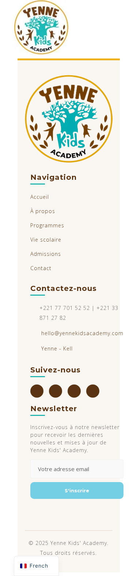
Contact (41, 268)
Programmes (47, 225)
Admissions (45, 253)
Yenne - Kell (57, 348)
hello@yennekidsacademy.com (82, 333)
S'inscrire (77, 490)
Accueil (39, 196)
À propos (42, 211)
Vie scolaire (45, 239)
